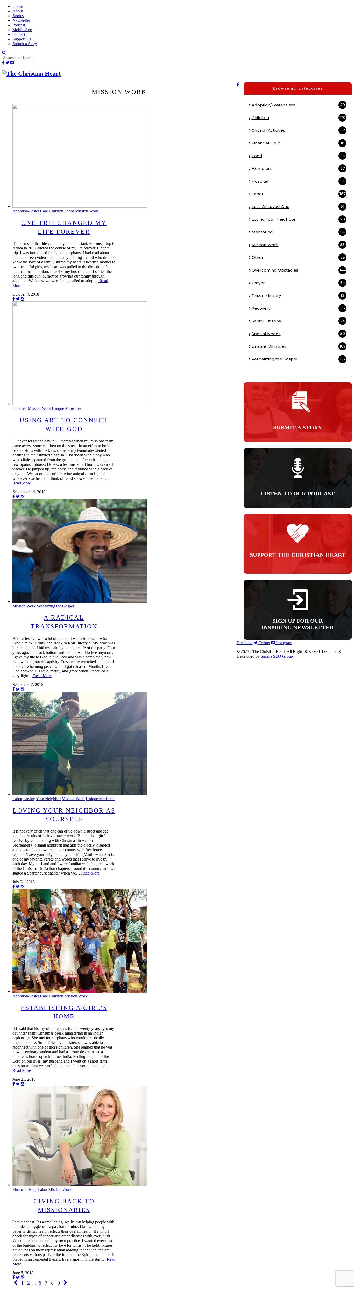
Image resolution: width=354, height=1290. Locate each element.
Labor (69, 211)
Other (298, 257)
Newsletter (21, 20)
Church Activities (298, 130)
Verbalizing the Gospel (55, 606)
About (17, 11)
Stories (18, 15)
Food (298, 155)
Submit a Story (24, 43)
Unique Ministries (66, 408)
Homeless (298, 168)
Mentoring (298, 232)
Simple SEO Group (277, 656)
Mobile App (22, 29)
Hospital (298, 181)
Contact (18, 34)
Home (17, 6)
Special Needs (298, 333)
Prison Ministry (298, 295)
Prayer (298, 282)
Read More (21, 483)
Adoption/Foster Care (30, 211)
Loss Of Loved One (298, 206)
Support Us (21, 39)
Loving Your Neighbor (42, 798)
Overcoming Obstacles (299, 270)
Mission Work (86, 211)
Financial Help (24, 1189)
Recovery (298, 308)
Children (56, 211)
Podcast (18, 25)
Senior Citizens (298, 320)
